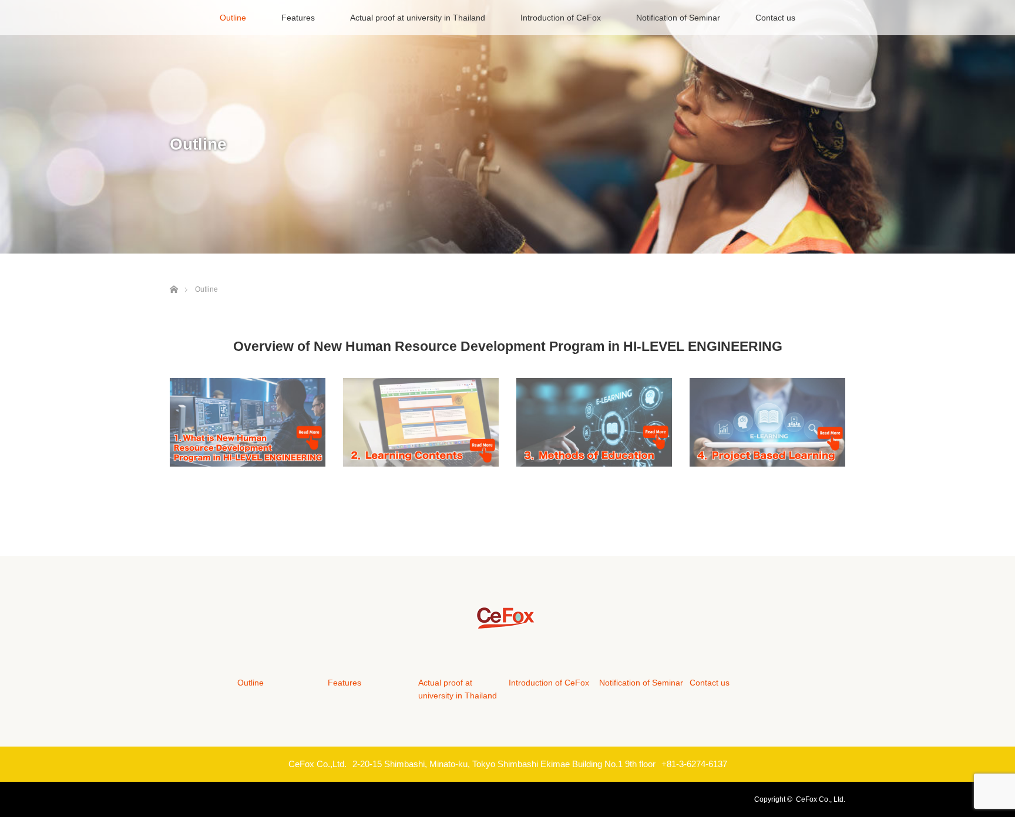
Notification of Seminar (678, 17)
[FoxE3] (508, 624)
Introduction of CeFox (560, 17)
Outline (233, 17)
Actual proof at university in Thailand (417, 17)
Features (298, 17)
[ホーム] (173, 275)
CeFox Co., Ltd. (820, 799)
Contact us (775, 17)
